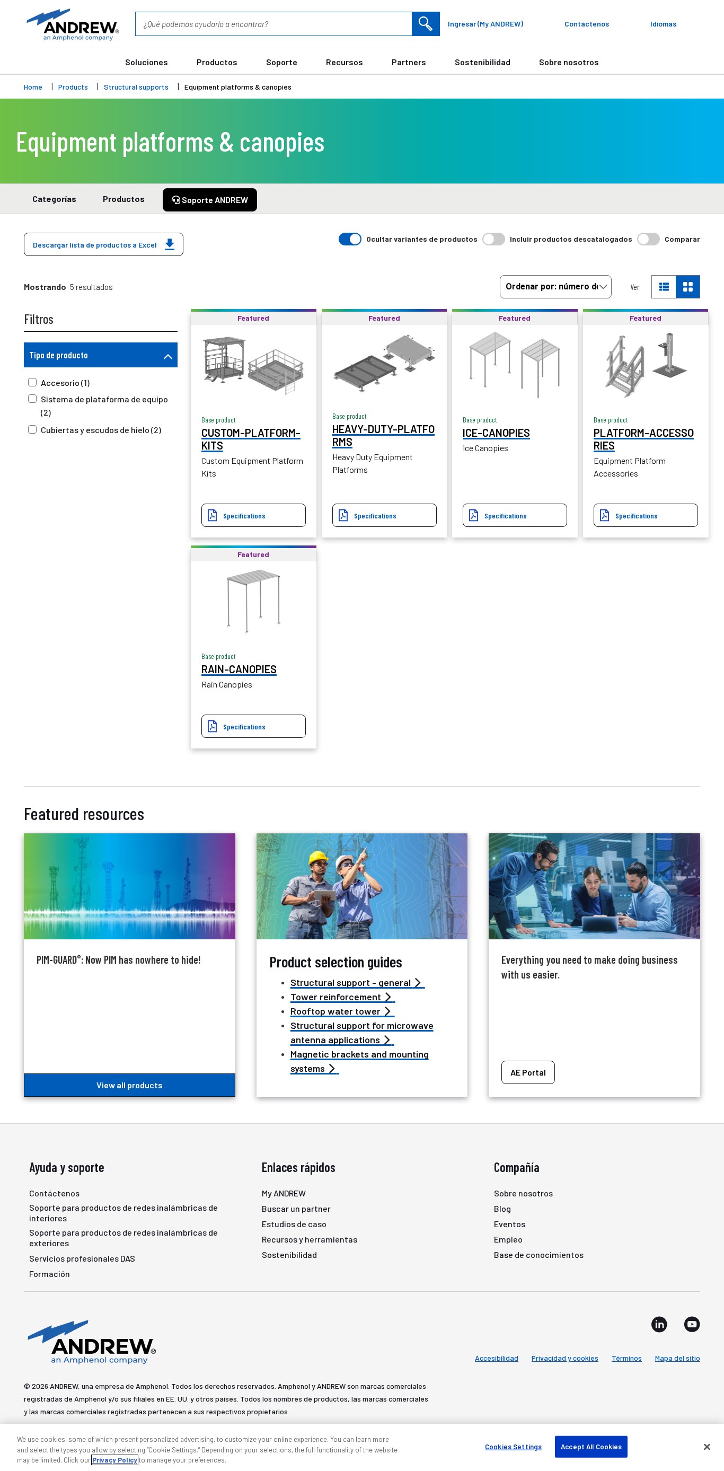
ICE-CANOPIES (496, 432)
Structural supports (136, 86)
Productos (217, 62)
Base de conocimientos (539, 1254)
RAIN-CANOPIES (239, 669)
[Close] (707, 1446)
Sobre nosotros (569, 62)
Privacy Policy (114, 1460)
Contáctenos (54, 1193)
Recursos (344, 62)
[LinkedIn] (659, 1324)
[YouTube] (692, 1324)
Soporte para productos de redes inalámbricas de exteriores (123, 1237)
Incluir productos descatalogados (571, 238)
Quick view (253, 365)
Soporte (281, 62)
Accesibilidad (496, 1357)
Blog (502, 1208)
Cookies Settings (513, 1446)
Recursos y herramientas (309, 1239)
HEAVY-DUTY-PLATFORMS (383, 435)
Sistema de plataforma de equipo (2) (104, 405)
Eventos (509, 1224)
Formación (49, 1274)
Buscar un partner (296, 1208)
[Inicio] (90, 1341)
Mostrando (45, 286)
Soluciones (146, 62)
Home (33, 86)
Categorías (54, 198)
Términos (627, 1357)
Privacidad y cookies (565, 1357)
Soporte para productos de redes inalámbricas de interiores (123, 1212)
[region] (362, 1447)
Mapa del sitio (677, 1357)
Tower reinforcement (336, 996)
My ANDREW (284, 1193)
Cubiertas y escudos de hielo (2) (101, 430)
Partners (409, 62)
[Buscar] (425, 24)
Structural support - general (351, 982)
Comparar (682, 238)
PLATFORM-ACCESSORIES (644, 439)
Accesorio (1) (65, 382)
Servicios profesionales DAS (82, 1258)
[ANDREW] (71, 24)
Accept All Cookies (591, 1446)
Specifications (244, 515)
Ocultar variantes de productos (422, 238)
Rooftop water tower (336, 1011)
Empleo (508, 1239)
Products (73, 86)
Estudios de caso (294, 1224)
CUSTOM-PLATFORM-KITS (251, 439)
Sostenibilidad (482, 62)
